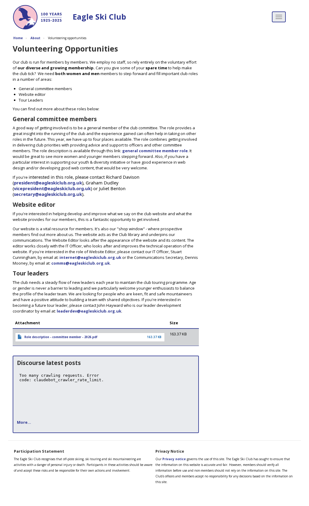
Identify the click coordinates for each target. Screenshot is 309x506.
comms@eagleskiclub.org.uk (80, 263)
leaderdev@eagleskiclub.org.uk (89, 311)
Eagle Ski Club (99, 16)
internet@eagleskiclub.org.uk (90, 257)
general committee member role (155, 150)
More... (24, 422)
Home (18, 38)
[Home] (40, 18)
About (35, 38)
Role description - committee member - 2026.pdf (60, 337)
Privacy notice (174, 459)
